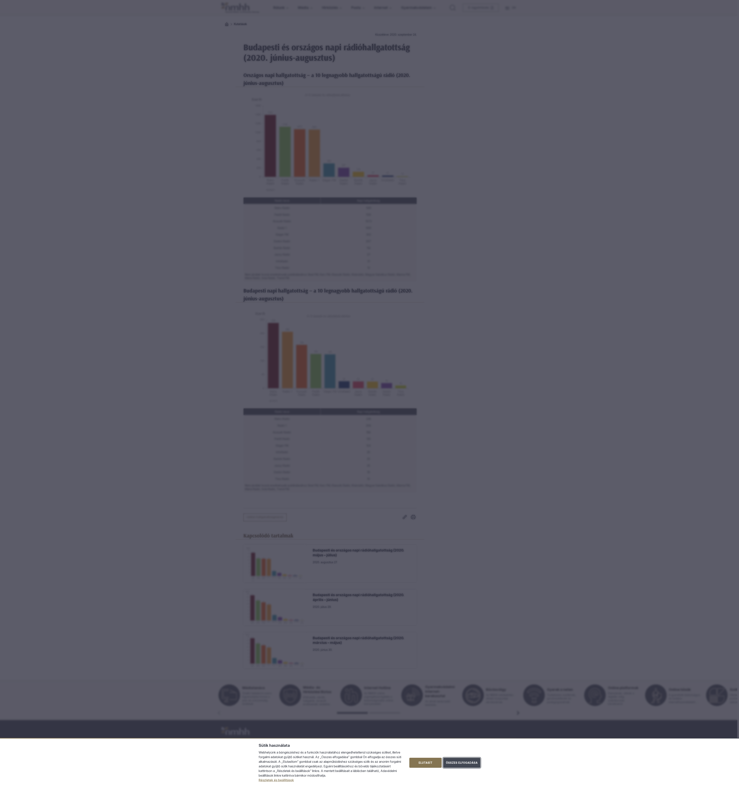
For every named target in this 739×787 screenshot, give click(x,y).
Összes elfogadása (462, 762)
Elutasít (425, 762)
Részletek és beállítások (276, 780)
